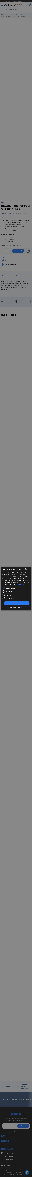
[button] (4, 1172)
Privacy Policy (21, 584)
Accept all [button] (16, 603)
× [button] (28, 569)
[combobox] (26, 569)
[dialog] (16, 588)
